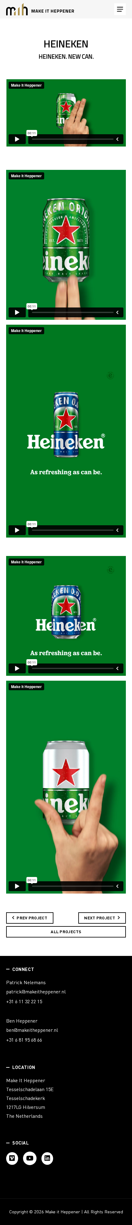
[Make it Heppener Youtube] (30, 1158)
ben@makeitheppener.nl (32, 1030)
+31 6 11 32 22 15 (24, 1001)
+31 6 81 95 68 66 (24, 1040)
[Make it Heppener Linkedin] (47, 1158)
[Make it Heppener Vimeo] (12, 1158)
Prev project (32, 917)
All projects (66, 931)
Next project (99, 917)
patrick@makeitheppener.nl (36, 991)
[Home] (40, 9)
